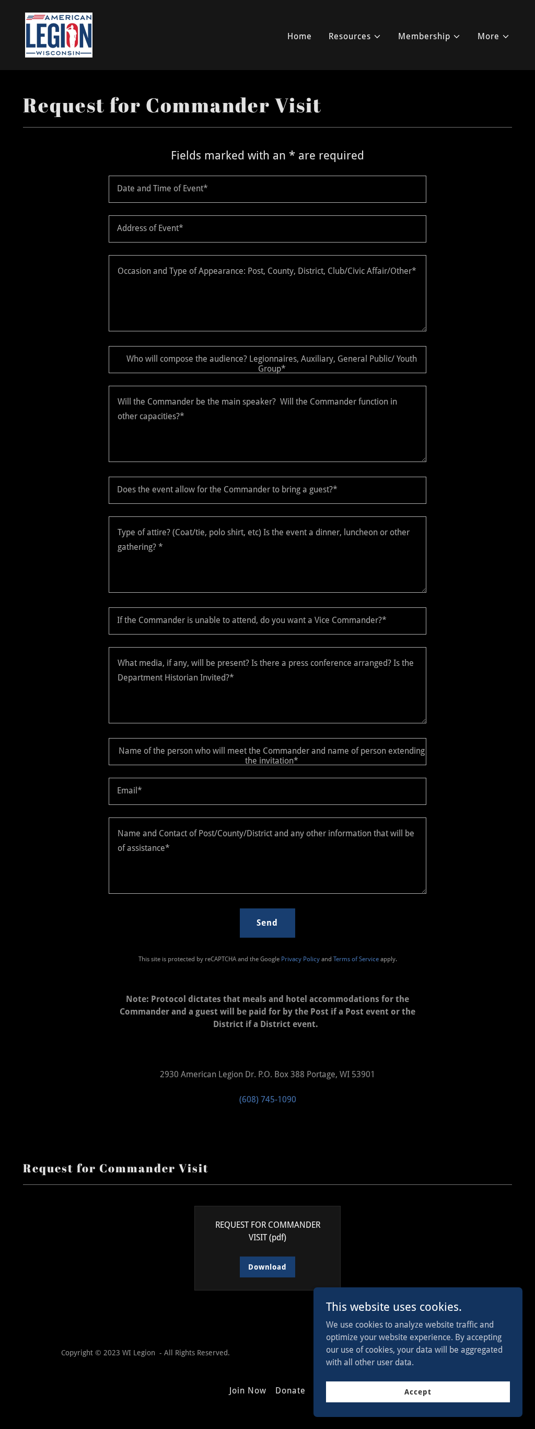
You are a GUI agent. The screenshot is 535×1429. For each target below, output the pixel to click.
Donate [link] (290, 1391)
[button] (355, 36)
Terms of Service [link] (356, 959)
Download (267, 1267)
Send (267, 923)
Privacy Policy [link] (300, 959)
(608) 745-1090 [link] (267, 1099)
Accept (417, 1391)
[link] (58, 34)
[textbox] (267, 189)
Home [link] (299, 36)
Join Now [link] (247, 1391)
